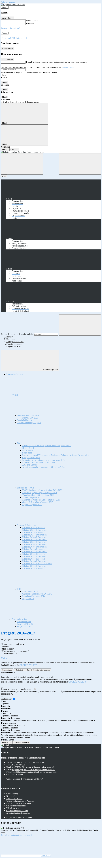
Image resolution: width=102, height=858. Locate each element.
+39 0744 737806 (17, 765)
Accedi (4, 7)
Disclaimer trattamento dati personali (16, 835)
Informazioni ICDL (30, 591)
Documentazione (24, 621)
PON (19, 443)
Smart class (27, 453)
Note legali (11, 796)
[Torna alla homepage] (51, 152)
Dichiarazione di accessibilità (18, 803)
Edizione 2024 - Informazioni (34, 537)
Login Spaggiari (69, 67)
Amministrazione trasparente (18, 813)
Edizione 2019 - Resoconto (33, 549)
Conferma (14, 149)
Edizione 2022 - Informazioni (34, 542)
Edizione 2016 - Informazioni (34, 561)
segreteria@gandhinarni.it (33, 769)
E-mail (29, 62)
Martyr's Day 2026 (30, 418)
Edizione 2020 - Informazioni (34, 544)
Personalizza (7, 670)
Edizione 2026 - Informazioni (34, 530)
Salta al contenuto (8, 2)
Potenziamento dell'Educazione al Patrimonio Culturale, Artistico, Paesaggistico (55, 455)
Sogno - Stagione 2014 (32, 504)
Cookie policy (12, 794)
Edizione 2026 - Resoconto (33, 527)
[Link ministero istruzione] (13, 4)
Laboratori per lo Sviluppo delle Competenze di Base (44, 460)
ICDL (19, 589)
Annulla (5, 149)
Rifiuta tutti (23, 670)
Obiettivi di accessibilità (16, 806)
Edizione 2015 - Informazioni (34, 566)
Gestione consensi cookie (17, 810)
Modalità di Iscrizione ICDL (34, 596)
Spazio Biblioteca (24, 420)
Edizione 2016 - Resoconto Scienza (37, 563)
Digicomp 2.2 (28, 598)
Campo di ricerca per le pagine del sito (17, 334)
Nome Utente (31, 20)
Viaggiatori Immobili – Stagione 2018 (38, 495)
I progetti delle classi (15, 341)
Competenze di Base (31, 457)
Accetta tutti (41, 670)
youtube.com (6, 699)
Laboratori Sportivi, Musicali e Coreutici (39, 462)
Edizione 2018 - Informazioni (34, 551)
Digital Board (28, 448)
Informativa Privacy (14, 798)
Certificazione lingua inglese (29, 422)
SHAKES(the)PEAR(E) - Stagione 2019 (39, 492)
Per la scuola (27, 450)
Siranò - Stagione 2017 (32, 497)
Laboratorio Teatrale (26, 488)
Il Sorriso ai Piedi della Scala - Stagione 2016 (41, 500)
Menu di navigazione (50, 370)
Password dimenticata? (10, 28)
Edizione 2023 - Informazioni (34, 539)
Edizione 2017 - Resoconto (33, 559)
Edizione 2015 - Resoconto (33, 568)
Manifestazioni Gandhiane (28, 415)
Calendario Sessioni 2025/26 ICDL (37, 594)
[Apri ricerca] (80, 164)
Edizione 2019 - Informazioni (34, 547)
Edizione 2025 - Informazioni (34, 535)
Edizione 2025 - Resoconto (33, 532)
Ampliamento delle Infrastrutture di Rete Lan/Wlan (43, 467)
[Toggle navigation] (22, 164)
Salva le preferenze (21, 742)
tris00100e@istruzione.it (33, 767)
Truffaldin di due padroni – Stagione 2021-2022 (42, 490)
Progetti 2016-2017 (25, 624)
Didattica (10, 339)
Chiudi (4, 82)
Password (30, 23)
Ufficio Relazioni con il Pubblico (20, 801)
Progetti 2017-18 (24, 626)
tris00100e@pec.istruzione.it (33, 772)
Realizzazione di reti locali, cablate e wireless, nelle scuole (46, 445)
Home (9, 337)
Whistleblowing (13, 808)
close (4, 176)
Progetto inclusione (14, 344)
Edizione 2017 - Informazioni (34, 556)
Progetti (15, 395)
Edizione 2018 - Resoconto (33, 554)
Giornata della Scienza (26, 525)
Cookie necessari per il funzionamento (17, 689)
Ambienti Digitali (29, 465)
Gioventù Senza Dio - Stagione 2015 (37, 502)
